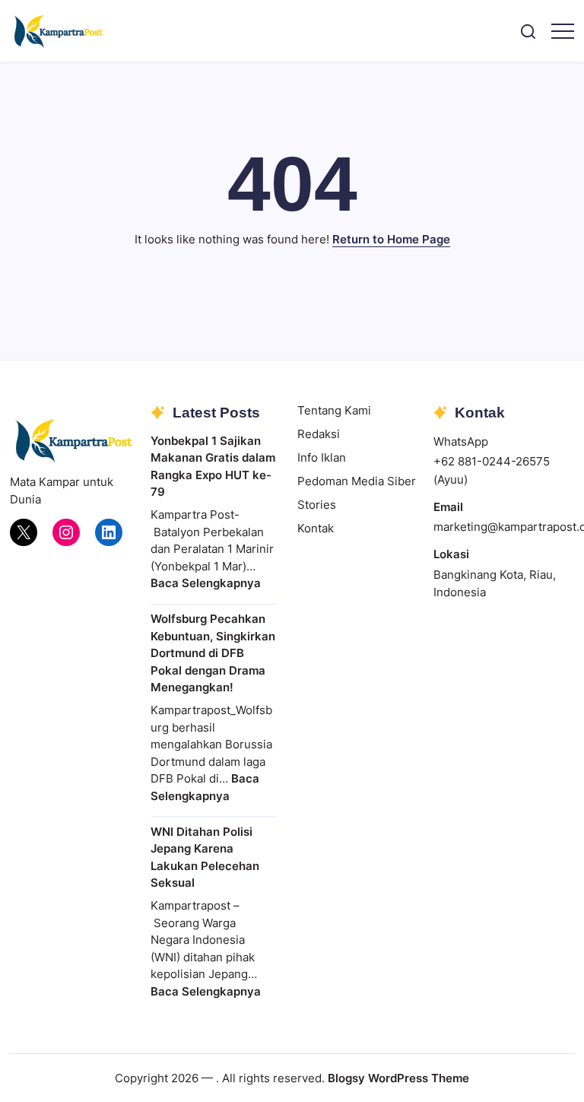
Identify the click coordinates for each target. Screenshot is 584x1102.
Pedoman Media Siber (356, 481)
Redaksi (318, 434)
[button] (528, 31)
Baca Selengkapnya (206, 583)
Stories (316, 504)
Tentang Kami (334, 410)
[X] (23, 532)
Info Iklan (321, 457)
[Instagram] (66, 532)
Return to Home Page (391, 239)
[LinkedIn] (108, 532)
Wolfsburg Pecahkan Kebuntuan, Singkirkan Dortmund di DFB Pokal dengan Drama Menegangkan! (213, 652)
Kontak (315, 528)
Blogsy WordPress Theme (398, 1078)
